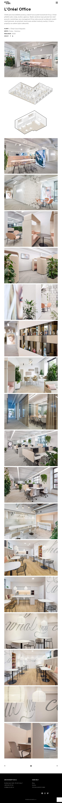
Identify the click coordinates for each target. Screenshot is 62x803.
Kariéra (34, 785)
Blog (33, 783)
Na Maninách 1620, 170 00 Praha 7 (13, 783)
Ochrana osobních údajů (38, 787)
